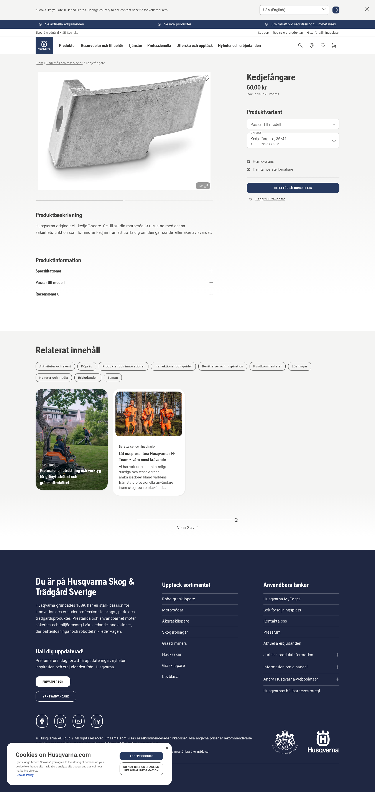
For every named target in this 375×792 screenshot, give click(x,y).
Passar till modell (265, 124)
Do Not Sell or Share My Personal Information (141, 768)
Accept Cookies (141, 756)
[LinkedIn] (96, 721)
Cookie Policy (25, 775)
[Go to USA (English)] (335, 10)
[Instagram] (60, 721)
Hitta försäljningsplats (323, 32)
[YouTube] (78, 721)
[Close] (167, 748)
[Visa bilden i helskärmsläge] (124, 132)
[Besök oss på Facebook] (42, 721)
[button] (67, 45)
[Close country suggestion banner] (367, 8)
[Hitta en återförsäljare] (311, 45)
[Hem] (44, 45)
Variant (255, 133)
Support (264, 32)
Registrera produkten (288, 32)
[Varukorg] (334, 45)
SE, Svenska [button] (70, 32)
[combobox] (293, 124)
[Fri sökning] (300, 45)
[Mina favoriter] (323, 45)
